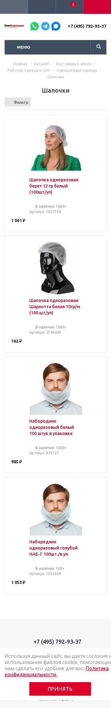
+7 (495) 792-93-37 (87, 26)
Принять (60, 689)
